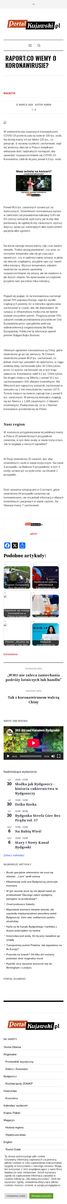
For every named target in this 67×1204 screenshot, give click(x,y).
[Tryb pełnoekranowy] (59, 756)
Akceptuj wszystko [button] (41, 1196)
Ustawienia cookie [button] (16, 1196)
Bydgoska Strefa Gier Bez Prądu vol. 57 (37, 818)
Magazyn (9, 93)
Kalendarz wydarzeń (16, 1105)
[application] (33, 743)
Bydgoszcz (10, 1076)
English (8, 1142)
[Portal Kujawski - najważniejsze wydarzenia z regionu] (33, 24)
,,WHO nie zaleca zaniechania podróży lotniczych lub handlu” (33, 677)
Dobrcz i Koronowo (16, 1068)
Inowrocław (10, 1090)
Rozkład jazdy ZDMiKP (19, 1083)
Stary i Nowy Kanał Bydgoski (32, 845)
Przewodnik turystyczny (19, 1061)
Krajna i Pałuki (12, 1112)
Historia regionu (14, 1127)
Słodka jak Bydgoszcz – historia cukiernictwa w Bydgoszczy (36, 789)
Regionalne (10, 1054)
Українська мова (15, 1134)
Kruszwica (11, 1098)
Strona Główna (12, 1047)
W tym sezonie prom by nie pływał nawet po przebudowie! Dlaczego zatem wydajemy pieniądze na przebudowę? (31, 895)
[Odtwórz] (8, 756)
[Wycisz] (53, 756)
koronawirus (11, 654)
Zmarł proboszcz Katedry (20, 904)
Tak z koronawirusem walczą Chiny (33, 700)
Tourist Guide (13, 1149)
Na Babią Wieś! (28, 831)
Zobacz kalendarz (14, 855)
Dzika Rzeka (26, 804)
